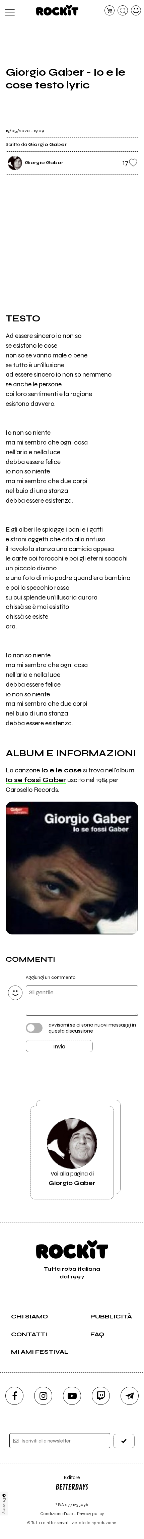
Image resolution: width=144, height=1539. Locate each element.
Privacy (4, 1506)
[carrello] (109, 10)
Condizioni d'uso (56, 1513)
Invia (59, 1046)
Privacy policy (90, 1513)
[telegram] (130, 1396)
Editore (67, 1481)
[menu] (8, 10)
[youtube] (72, 1396)
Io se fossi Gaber (36, 780)
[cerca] (123, 10)
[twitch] (101, 1396)
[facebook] (14, 1396)
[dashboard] (136, 10)
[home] (57, 10)
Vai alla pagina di (72, 1178)
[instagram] (43, 1396)
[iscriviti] (124, 1441)
